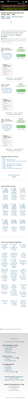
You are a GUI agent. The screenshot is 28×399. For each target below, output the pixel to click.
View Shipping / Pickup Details (14, 79)
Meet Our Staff (8, 348)
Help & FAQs (8, 367)
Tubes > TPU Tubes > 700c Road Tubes (12, 168)
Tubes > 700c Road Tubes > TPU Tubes (12, 165)
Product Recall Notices (10, 352)
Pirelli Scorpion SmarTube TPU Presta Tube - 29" (4, 271)
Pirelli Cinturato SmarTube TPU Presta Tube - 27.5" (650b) (14, 272)
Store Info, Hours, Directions (14, 390)
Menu (3, 17)
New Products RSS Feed (11, 357)
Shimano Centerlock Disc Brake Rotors (14, 287)
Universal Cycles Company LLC (14, 376)
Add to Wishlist (21, 57)
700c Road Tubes (17, 17)
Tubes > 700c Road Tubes (9, 159)
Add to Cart (21, 55)
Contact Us (8, 365)
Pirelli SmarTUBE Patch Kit (23, 255)
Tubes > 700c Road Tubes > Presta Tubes (12, 164)
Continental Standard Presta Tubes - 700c (4, 255)
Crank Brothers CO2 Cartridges (23, 286)
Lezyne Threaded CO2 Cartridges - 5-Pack (23, 271)
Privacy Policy (8, 349)
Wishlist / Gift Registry (10, 371)
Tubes (8, 17)
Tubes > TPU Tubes (7, 166)
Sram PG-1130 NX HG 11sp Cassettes (14, 302)
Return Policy (8, 351)
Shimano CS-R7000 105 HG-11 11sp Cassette (23, 303)
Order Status (8, 370)
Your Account (8, 368)
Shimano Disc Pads (5, 301)
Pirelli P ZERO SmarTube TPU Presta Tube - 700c (14, 255)
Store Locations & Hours (11, 346)
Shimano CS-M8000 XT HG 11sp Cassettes (4, 286)
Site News (7, 359)
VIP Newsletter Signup (10, 360)
